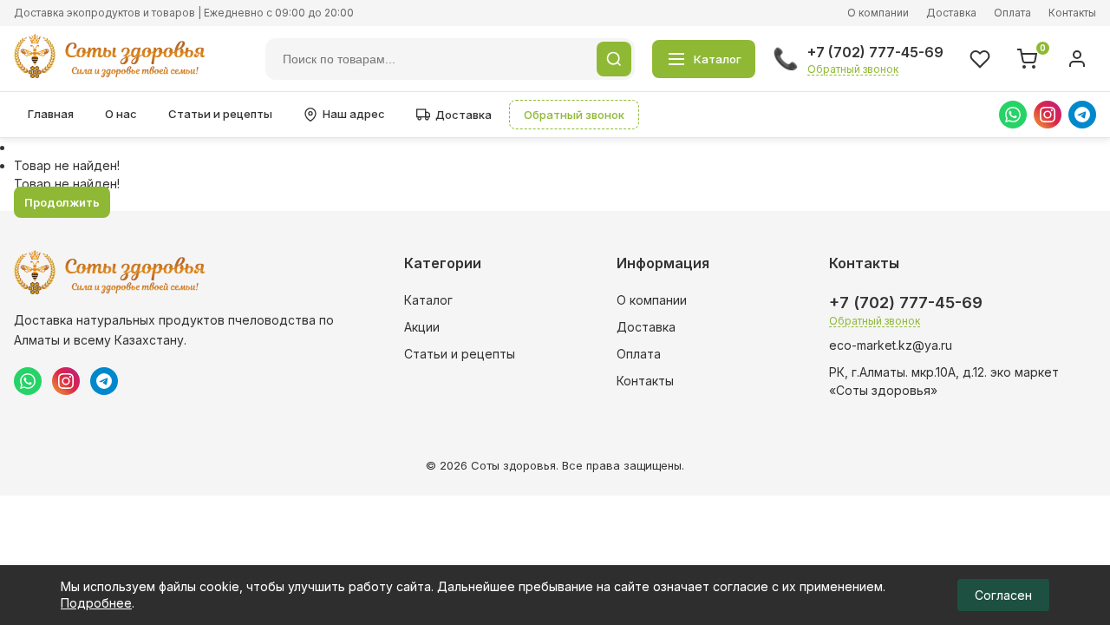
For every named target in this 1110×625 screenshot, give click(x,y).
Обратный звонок (852, 69)
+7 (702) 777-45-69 (875, 52)
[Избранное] (980, 59)
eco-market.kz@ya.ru (890, 345)
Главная (51, 114)
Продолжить (62, 202)
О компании (878, 12)
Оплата (1012, 12)
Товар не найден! (67, 165)
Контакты (1072, 12)
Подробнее (96, 602)
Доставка (951, 12)
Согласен (1003, 595)
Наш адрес (354, 114)
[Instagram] (1047, 114)
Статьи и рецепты (220, 114)
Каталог (428, 300)
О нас (121, 114)
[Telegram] (1082, 114)
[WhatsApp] (1013, 114)
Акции (422, 326)
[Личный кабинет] (1077, 59)
